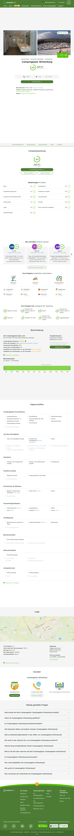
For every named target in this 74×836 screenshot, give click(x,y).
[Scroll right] (71, 254)
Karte (10, 6)
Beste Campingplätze (49, 6)
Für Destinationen (38, 798)
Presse (62, 801)
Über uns (62, 795)
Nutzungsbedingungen (16, 832)
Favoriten (62, 2)
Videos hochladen (28, 173)
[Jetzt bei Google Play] (63, 825)
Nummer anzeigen (37, 695)
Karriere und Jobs (65, 798)
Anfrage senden (36, 81)
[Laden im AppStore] (54, 825)
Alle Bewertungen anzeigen (36, 267)
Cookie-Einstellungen (45, 832)
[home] (8, 790)
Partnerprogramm (38, 805)
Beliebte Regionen (23, 809)
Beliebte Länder (25, 805)
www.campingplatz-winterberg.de (59, 692)
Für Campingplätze (38, 794)
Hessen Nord (25, 93)
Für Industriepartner (38, 802)
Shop (21, 802)
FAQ (47, 793)
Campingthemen (25, 812)
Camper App (24, 796)
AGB (53, 832)
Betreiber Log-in (38, 808)
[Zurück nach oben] (37, 784)
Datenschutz (34, 832)
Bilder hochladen (45, 173)
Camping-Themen (36, 6)
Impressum (27, 832)
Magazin (60, 6)
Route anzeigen (54, 659)
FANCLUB (23, 793)
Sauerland (32, 93)
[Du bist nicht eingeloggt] (69, 2)
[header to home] (9, 2)
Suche (5, 6)
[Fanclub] (17, 6)
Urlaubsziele (25, 6)
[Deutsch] (42, 2)
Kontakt (48, 796)
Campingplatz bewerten (36, 169)
